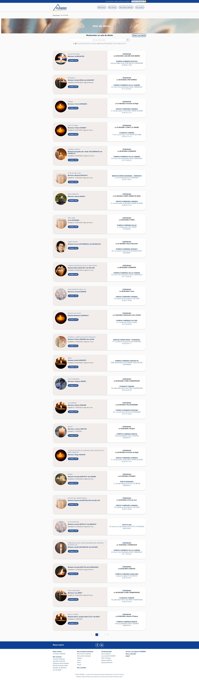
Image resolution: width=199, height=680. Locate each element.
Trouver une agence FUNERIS (136, 651)
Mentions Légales (81, 676)
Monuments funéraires (84, 654)
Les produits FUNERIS (108, 656)
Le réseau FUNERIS (59, 654)
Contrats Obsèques (59, 659)
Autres (79, 664)
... (102, 634)
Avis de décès (57, 670)
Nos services (56, 15)
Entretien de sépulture (59, 667)
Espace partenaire (106, 662)
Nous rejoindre (105, 654)
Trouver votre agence (138, 1)
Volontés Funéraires (59, 661)
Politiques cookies (118, 676)
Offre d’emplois (106, 658)
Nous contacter (131, 654)
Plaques (79, 658)
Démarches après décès (60, 665)
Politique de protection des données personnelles (99, 676)
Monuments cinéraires (84, 656)
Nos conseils (81, 667)
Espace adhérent (106, 660)
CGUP (128, 656)
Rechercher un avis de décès (99, 35)
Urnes (79, 660)
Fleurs (79, 662)
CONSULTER (73, 60)
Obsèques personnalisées (61, 663)
